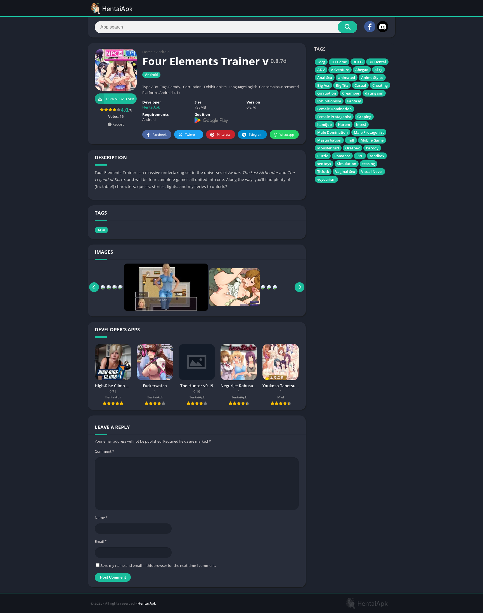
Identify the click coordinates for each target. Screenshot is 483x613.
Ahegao (361, 69)
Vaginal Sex (345, 171)
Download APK (120, 98)
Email (100, 541)
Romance (342, 155)
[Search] (347, 27)
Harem (344, 124)
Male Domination (332, 132)
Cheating (380, 85)
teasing (368, 163)
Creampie (350, 93)
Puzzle (322, 155)
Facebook (160, 134)
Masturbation (329, 140)
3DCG (358, 61)
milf (350, 140)
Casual (360, 85)
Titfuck (323, 171)
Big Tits (342, 85)
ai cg (378, 69)
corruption (326, 93)
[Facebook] (369, 26)
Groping (364, 116)
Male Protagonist (369, 132)
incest (361, 124)
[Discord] (382, 26)
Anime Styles (372, 77)
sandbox (377, 155)
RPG (359, 155)
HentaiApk (151, 107)
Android (163, 51)
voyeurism (326, 179)
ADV (101, 229)
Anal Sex (324, 77)
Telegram (255, 134)
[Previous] (94, 287)
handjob (324, 124)
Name (101, 517)
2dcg (321, 61)
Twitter (190, 134)
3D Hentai (377, 61)
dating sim (374, 93)
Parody (372, 148)
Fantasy (354, 101)
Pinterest (223, 134)
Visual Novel (372, 171)
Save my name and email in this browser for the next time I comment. (158, 565)
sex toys (324, 163)
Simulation (346, 163)
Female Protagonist (334, 116)
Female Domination (334, 108)
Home (147, 51)
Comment (104, 451)
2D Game (339, 61)
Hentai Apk (147, 603)
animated (346, 77)
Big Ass (323, 85)
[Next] (299, 287)
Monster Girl (328, 148)
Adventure (340, 69)
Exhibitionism (329, 101)
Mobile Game (372, 140)
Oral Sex (352, 148)
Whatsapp (287, 134)
